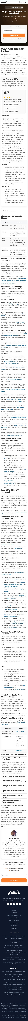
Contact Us (14, 912)
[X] (11, 904)
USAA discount (11, 598)
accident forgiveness (9, 483)
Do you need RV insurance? (14, 399)
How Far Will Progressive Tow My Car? (14, 987)
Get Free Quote (14, 880)
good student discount (11, 609)
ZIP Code (14, 873)
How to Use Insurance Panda (14, 915)
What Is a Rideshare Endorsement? (14, 957)
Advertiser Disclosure (14, 923)
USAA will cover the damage (18, 417)
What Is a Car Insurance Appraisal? (14, 950)
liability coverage (13, 304)
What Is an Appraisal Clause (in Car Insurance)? (14, 936)
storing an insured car (18, 621)
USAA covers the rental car (14, 379)
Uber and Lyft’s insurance (11, 363)
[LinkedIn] (14, 904)
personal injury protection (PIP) (18, 333)
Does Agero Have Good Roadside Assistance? (14, 982)
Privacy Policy (14, 925)
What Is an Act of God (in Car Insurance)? (14, 948)
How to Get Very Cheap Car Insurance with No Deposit (14, 962)
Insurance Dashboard (14, 918)
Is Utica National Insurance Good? (14, 994)
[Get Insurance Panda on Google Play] (20, 904)
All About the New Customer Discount (14, 945)
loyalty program (19, 689)
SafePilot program (8, 480)
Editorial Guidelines (14, 920)
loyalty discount (13, 627)
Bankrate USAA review (7, 544)
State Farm (4, 555)
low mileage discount (17, 623)
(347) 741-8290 (23, 1015)
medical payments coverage (10, 335)
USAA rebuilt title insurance (15, 435)
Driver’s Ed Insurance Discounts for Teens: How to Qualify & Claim (14, 953)
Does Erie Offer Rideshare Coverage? (14, 974)
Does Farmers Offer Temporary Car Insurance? (14, 976)
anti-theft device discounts (11, 616)
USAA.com (19, 750)
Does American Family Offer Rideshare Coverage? (14, 971)
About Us (14, 910)
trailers (20, 401)
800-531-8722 (20, 731)
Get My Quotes (14, 35)
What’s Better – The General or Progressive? (14, 984)
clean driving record (12, 579)
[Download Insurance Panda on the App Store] (17, 904)
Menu (22, 2)
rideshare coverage (9, 361)
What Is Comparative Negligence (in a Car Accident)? (14, 941)
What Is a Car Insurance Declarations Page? (14, 959)
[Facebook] (8, 904)
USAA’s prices (18, 548)
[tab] (14, 765)
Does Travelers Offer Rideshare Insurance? (14, 992)
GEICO (11, 555)
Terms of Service (14, 928)
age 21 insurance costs (13, 606)
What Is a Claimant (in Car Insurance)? (14, 938)
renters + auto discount (11, 586)
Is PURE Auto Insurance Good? (14, 989)
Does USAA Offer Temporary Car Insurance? (14, 979)
